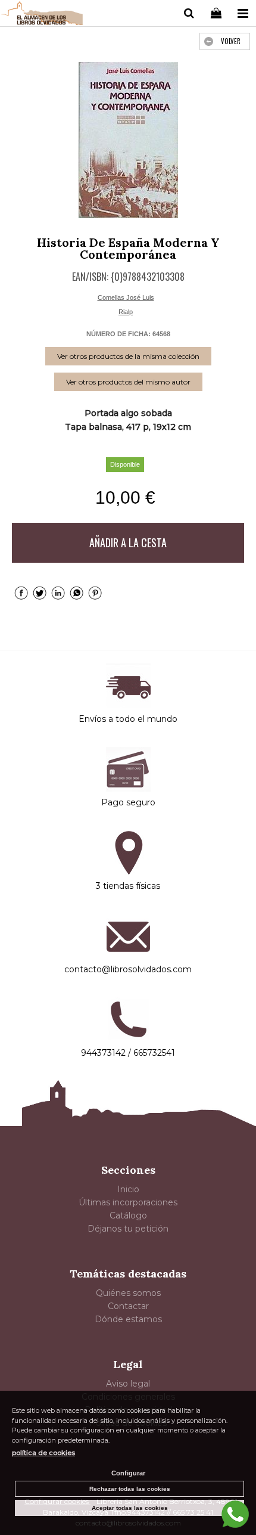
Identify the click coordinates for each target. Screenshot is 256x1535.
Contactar (128, 1306)
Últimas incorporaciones (128, 1202)
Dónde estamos (128, 1319)
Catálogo (128, 1215)
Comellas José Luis (126, 297)
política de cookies (43, 1453)
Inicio (128, 1189)
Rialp (125, 311)
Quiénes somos (128, 1293)
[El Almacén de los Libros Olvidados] (42, 15)
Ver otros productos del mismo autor (128, 381)
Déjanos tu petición (128, 1228)
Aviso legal (128, 1383)
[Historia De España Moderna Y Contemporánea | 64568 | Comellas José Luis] (128, 140)
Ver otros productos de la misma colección (128, 356)
